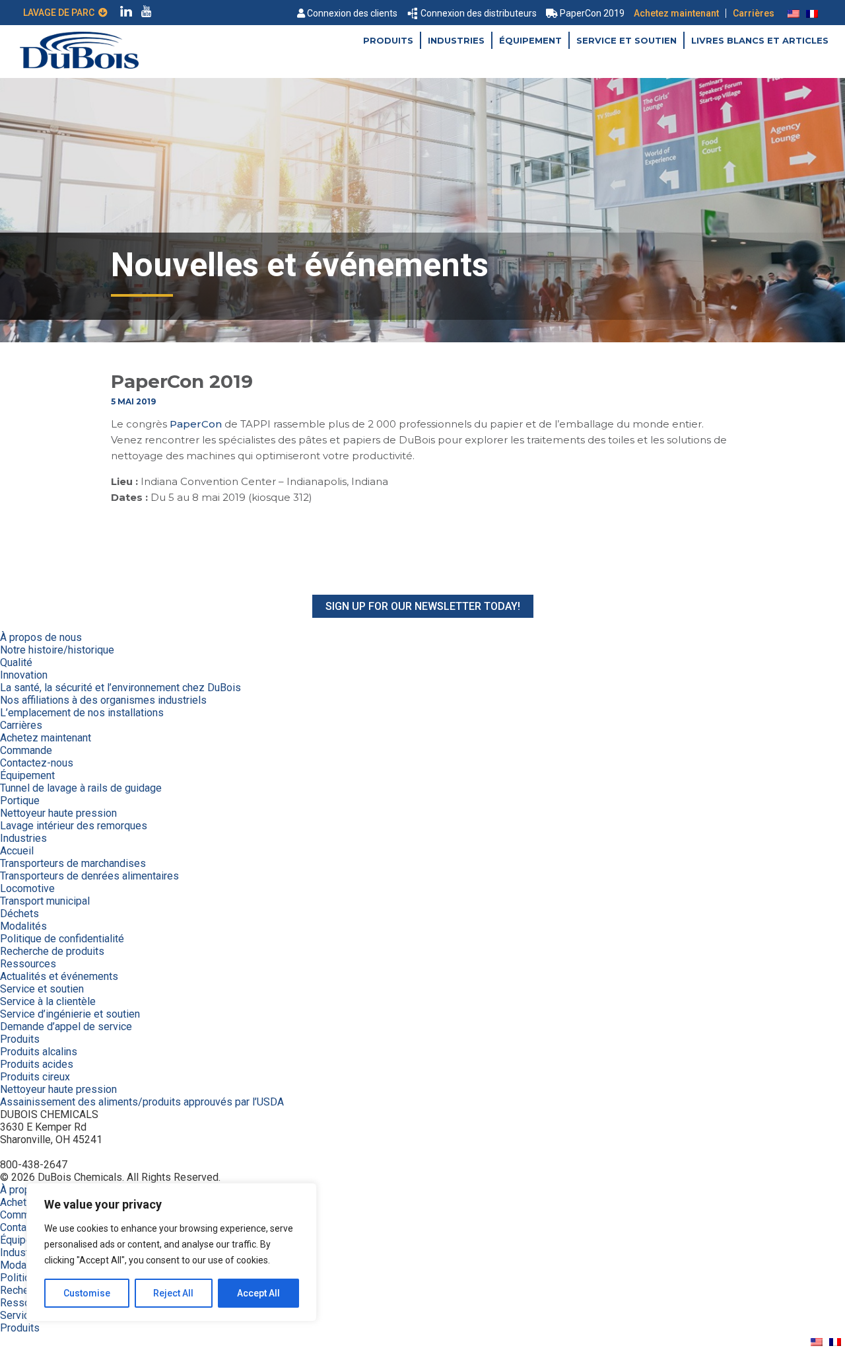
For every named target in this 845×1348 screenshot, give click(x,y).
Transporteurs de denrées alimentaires (89, 876)
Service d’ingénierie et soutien (70, 1014)
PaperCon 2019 (592, 13)
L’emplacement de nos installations (82, 712)
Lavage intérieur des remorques (73, 825)
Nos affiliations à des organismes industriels (103, 700)
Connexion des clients (352, 13)
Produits (388, 40)
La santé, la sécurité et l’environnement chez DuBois (120, 687)
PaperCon (196, 424)
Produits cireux (35, 1076)
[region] (171, 1252)
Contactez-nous (36, 763)
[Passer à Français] (812, 13)
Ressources (28, 963)
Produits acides (36, 1064)
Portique (20, 800)
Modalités (23, 926)
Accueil (17, 850)
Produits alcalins (38, 1051)
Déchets (19, 913)
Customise (86, 1293)
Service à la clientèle (48, 1001)
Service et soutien (626, 40)
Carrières (753, 13)
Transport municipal (45, 901)
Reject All (173, 1293)
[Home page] (79, 65)
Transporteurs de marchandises (73, 863)
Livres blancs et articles (759, 40)
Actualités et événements (59, 976)
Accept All (258, 1293)
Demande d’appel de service (66, 1026)
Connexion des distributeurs (479, 13)
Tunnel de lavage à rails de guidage (81, 788)
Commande (26, 750)
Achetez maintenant (676, 13)
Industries (456, 40)
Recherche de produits (52, 951)
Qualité (16, 662)
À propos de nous (41, 637)
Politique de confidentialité (62, 938)
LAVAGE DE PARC (60, 12)
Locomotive (27, 888)
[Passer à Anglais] (793, 13)
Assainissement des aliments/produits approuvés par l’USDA (142, 1102)
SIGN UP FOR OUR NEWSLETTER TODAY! (422, 606)
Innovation (24, 675)
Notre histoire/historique (57, 650)
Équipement (530, 40)
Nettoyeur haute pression (58, 813)
